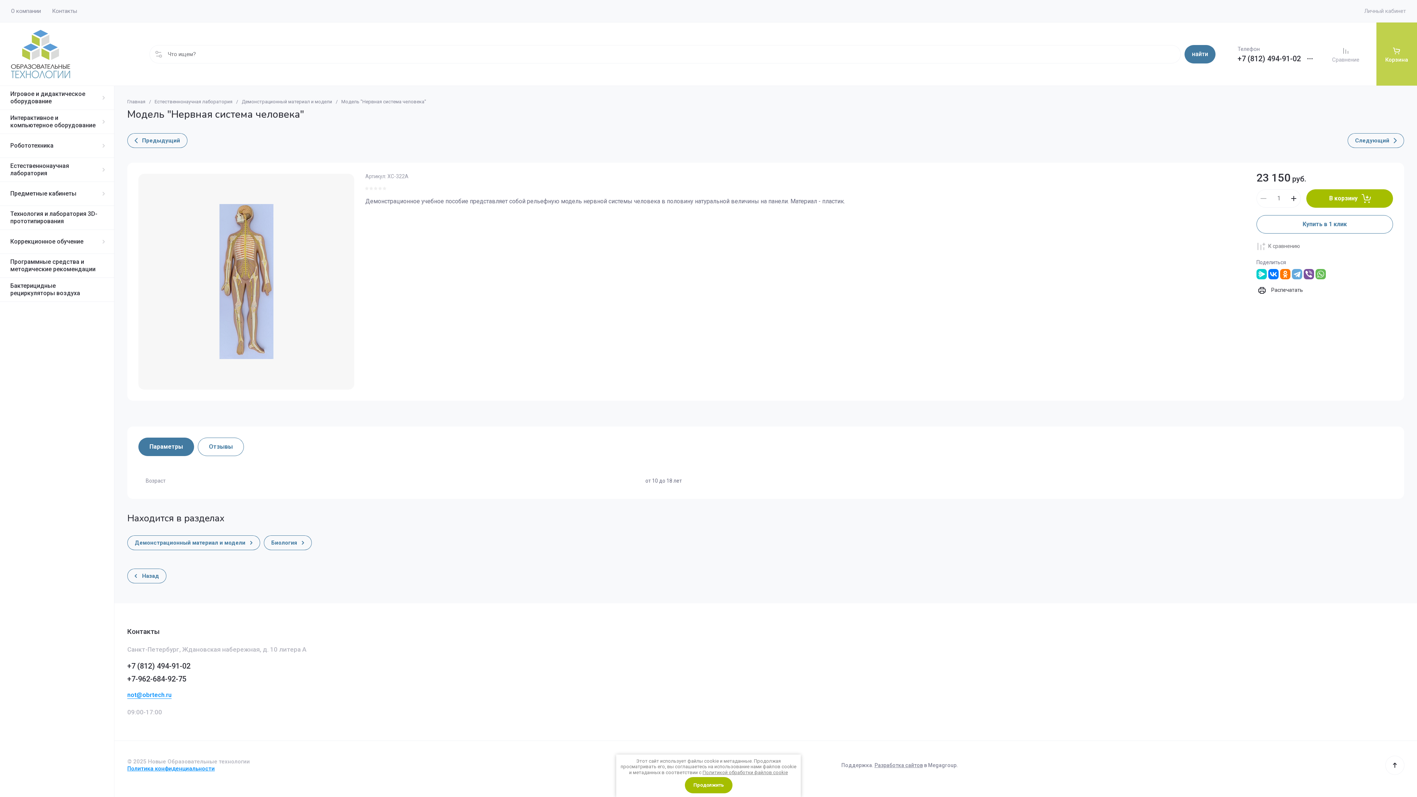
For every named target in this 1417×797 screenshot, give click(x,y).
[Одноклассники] (1285, 274)
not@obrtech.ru (149, 694)
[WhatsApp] (1321, 274)
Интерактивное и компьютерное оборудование (53, 121)
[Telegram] (1297, 274)
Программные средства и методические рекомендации (53, 265)
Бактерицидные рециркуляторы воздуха (45, 289)
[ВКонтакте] (1273, 274)
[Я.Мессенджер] (1261, 274)
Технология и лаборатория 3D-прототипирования (53, 217)
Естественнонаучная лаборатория (39, 169)
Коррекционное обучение (46, 241)
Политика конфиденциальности (171, 768)
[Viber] (1309, 274)
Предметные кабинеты (43, 193)
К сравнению (1284, 246)
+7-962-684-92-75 (156, 678)
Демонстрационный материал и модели (287, 101)
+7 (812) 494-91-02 (1269, 58)
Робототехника (32, 145)
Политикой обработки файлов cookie (745, 772)
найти (1200, 54)
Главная (136, 101)
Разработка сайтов (899, 765)
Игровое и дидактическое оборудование (47, 97)
